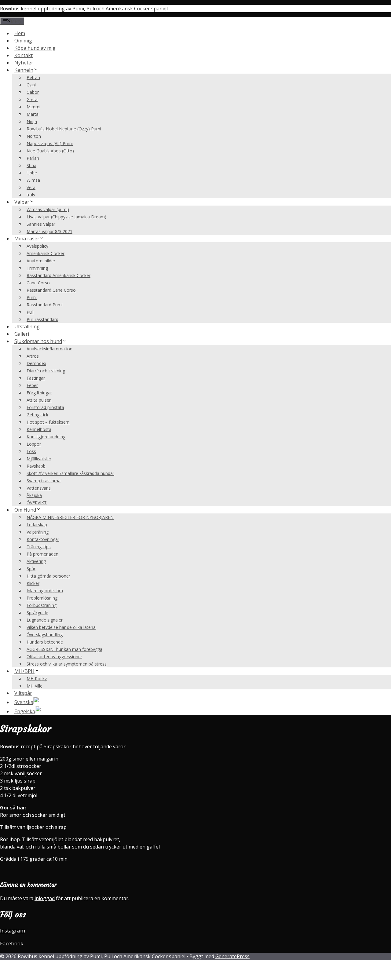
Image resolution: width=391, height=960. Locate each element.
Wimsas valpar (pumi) (48, 209)
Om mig (23, 40)
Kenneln (23, 70)
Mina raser (26, 238)
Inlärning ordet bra (45, 590)
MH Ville (34, 686)
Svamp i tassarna (43, 481)
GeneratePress (232, 956)
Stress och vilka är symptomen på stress (67, 664)
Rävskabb (36, 466)
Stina (31, 165)
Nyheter (23, 62)
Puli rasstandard (42, 319)
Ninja (32, 121)
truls (31, 195)
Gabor (33, 92)
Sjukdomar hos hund (38, 341)
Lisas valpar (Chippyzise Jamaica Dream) (66, 217)
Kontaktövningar (43, 539)
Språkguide (37, 612)
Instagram (12, 930)
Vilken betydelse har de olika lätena (61, 627)
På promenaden (42, 554)
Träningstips (39, 546)
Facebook (11, 943)
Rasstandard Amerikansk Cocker (58, 275)
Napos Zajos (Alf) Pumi (50, 143)
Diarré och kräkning (46, 371)
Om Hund (25, 509)
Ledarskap (37, 524)
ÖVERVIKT (37, 503)
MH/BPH (24, 671)
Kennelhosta (39, 429)
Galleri (21, 333)
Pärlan (33, 158)
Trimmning (37, 268)
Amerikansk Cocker (45, 253)
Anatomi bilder (41, 261)
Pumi (32, 297)
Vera (31, 187)
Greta (32, 99)
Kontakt (23, 55)
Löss (31, 451)
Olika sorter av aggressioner (54, 656)
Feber (32, 385)
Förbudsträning (42, 605)
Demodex (36, 363)
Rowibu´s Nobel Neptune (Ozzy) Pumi (64, 129)
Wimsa (33, 180)
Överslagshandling (45, 634)
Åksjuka (34, 495)
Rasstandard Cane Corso (51, 290)
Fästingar (36, 378)
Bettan (33, 77)
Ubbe (32, 173)
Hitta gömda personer (48, 576)
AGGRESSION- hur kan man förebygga (64, 649)
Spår (31, 568)
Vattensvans (39, 488)
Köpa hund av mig (35, 48)
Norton (34, 136)
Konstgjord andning (46, 437)
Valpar (21, 202)
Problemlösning (42, 598)
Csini (31, 85)
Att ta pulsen (39, 400)
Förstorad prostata (45, 407)
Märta (32, 114)
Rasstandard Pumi (45, 305)
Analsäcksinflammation (49, 349)
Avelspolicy (37, 246)
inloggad (45, 898)
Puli (30, 312)
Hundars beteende (45, 642)
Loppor (34, 444)
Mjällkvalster (39, 459)
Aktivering (36, 561)
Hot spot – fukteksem (48, 422)
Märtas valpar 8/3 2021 (49, 231)
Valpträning (38, 532)
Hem (19, 33)
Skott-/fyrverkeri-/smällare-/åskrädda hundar (70, 473)
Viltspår (23, 693)
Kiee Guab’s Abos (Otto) (50, 151)
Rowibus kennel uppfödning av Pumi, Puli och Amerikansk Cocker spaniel (84, 8)
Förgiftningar (39, 393)
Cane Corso (38, 283)
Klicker (33, 583)
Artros (33, 356)
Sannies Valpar (41, 224)
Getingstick (37, 415)
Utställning (27, 326)
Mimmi (33, 107)
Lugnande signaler (45, 620)
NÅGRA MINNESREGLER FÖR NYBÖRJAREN (70, 517)
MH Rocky (37, 678)
